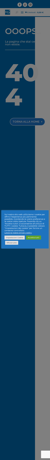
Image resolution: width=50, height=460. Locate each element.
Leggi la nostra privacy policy (18, 233)
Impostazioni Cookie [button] (14, 237)
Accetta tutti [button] (33, 237)
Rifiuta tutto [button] (12, 243)
